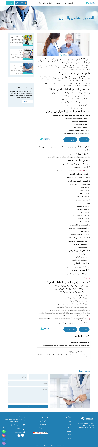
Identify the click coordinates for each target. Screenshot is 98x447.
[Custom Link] (4, 439)
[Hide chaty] (4, 443)
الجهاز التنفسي (80, 170)
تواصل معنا (42, 3)
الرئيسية (70, 3)
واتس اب (69, 140)
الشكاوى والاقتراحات (43, 421)
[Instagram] (4, 435)
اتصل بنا (84, 140)
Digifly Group (45, 445)
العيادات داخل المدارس (17, 36)
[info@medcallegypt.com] (24, 425)
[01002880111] (24, 429)
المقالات (49, 3)
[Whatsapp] (4, 431)
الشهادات (69, 434)
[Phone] (4, 427)
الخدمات (58, 3)
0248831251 (18, 432)
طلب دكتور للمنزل (85, 278)
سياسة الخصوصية (43, 427)
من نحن (64, 3)
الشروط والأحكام (44, 424)
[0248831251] (24, 432)
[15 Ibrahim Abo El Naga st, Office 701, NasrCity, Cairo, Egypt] (24, 421)
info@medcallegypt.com (15, 425)
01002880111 (18, 428)
